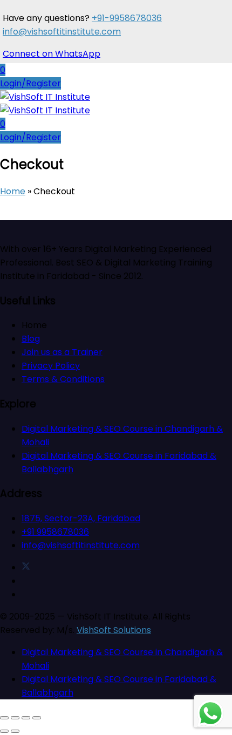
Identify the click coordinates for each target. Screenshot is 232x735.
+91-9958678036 (127, 18)
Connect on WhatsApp (51, 53)
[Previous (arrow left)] (4, 731)
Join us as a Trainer (62, 352)
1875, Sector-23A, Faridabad (81, 518)
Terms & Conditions (63, 379)
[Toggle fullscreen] (15, 717)
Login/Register (30, 83)
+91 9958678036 (55, 532)
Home (12, 191)
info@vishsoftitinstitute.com (62, 31)
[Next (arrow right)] (15, 731)
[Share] (26, 717)
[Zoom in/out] (4, 717)
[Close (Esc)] (36, 717)
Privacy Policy (51, 365)
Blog (31, 338)
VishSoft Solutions (114, 630)
